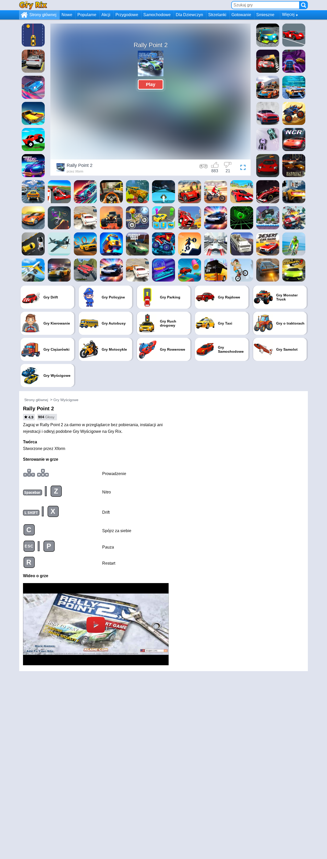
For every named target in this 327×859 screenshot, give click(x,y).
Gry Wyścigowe (65, 400)
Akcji (105, 15)
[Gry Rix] (33, 5)
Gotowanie (241, 15)
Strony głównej (42, 15)
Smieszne (265, 15)
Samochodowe (157, 15)
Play (150, 84)
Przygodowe (126, 15)
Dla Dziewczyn (189, 15)
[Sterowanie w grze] (203, 168)
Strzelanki (217, 15)
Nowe (67, 15)
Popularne (86, 15)
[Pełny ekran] (242, 168)
